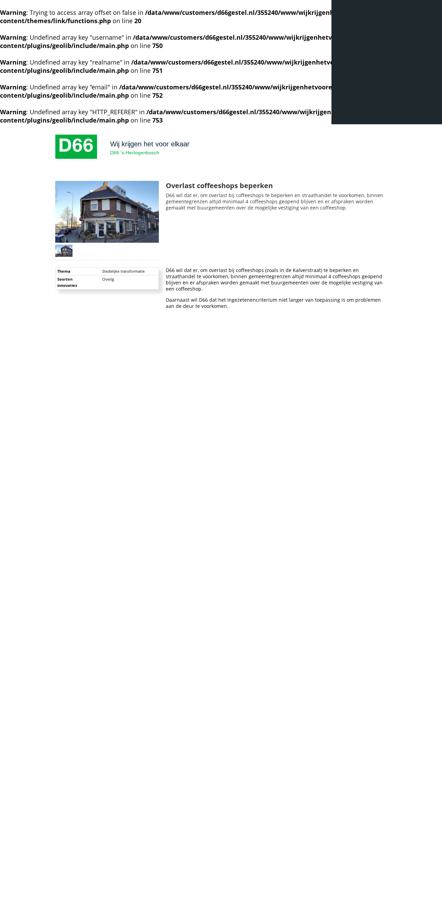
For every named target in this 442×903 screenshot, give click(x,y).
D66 (76, 147)
